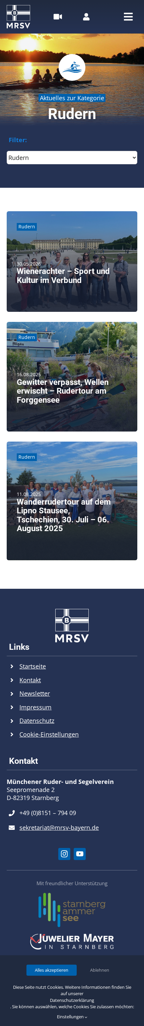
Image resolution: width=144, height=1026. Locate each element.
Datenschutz (36, 721)
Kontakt (30, 680)
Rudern (26, 226)
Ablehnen (99, 970)
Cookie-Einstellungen (49, 734)
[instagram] (64, 854)
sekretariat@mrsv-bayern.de (59, 827)
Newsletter (34, 693)
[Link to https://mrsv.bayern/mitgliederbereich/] (86, 16)
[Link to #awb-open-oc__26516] (58, 16)
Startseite (32, 666)
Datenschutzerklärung (72, 1000)
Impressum (35, 707)
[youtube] (80, 854)
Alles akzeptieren (51, 970)
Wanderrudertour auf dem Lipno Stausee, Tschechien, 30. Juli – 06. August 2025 (64, 515)
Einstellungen (71, 1017)
